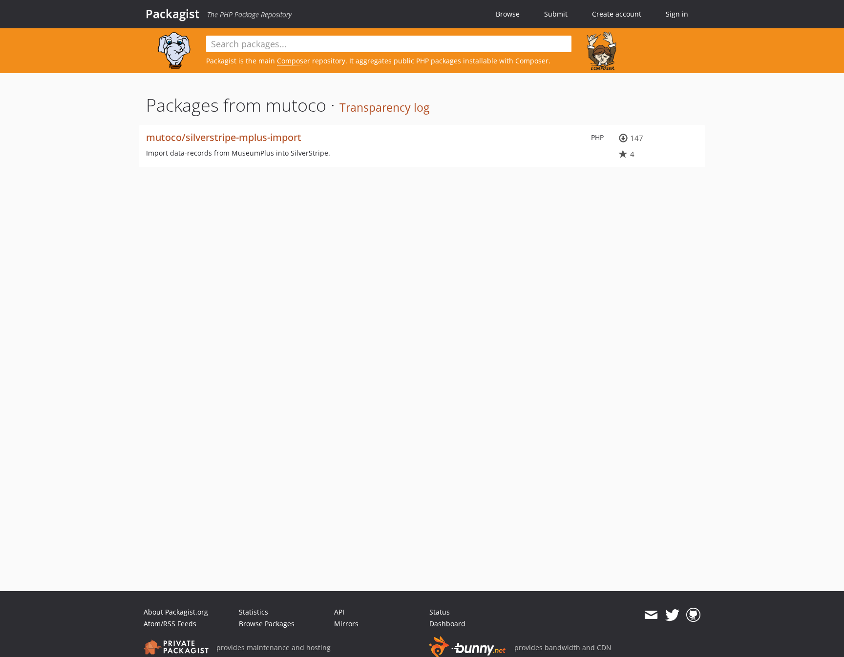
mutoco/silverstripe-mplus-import (223, 137)
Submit (556, 14)
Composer (293, 60)
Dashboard (447, 623)
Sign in (677, 14)
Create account (616, 14)
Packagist (173, 13)
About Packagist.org (176, 612)
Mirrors (346, 623)
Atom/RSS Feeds (170, 623)
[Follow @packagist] (672, 615)
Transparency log (384, 107)
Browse (508, 14)
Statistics (253, 612)
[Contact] (651, 615)
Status (439, 612)
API (339, 612)
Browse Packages (267, 623)
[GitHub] (693, 615)
